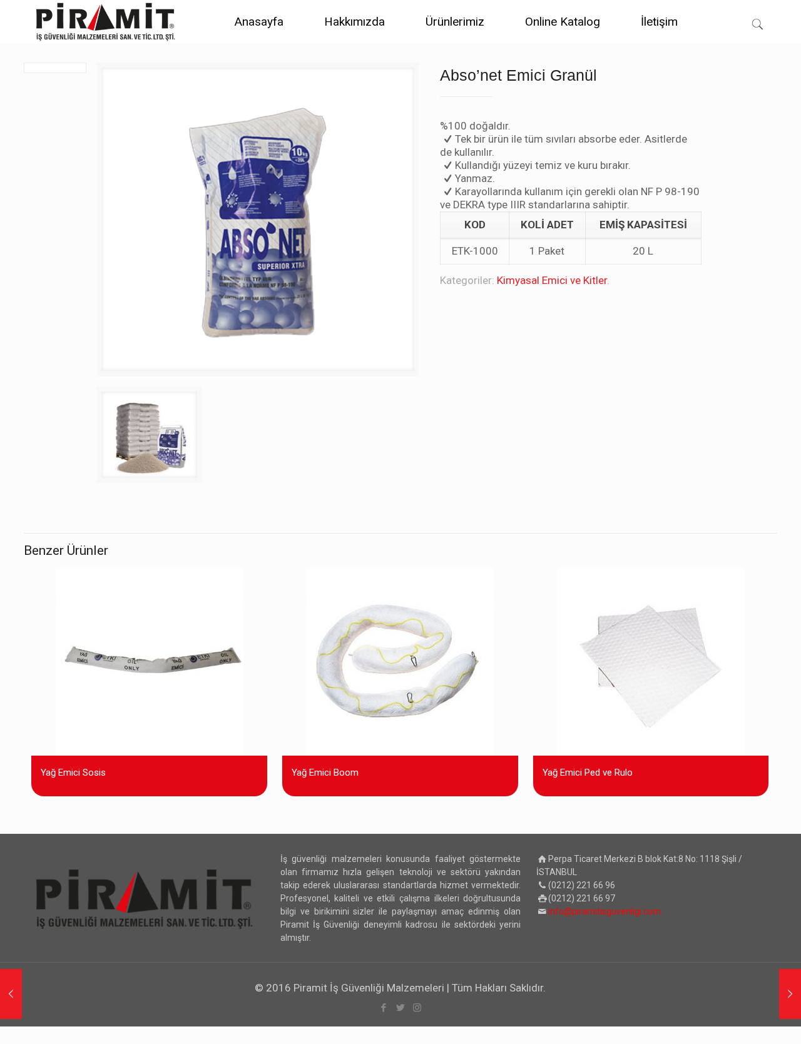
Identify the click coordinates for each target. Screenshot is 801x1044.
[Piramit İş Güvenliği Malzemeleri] (105, 22)
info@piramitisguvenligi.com (604, 911)
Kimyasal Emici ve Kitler (552, 280)
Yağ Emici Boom (325, 772)
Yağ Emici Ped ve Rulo (588, 772)
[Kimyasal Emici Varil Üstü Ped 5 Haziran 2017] (11, 994)
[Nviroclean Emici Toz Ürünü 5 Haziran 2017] (790, 994)
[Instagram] (417, 1007)
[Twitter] (400, 1007)
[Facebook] (383, 1007)
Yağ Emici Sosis (73, 772)
